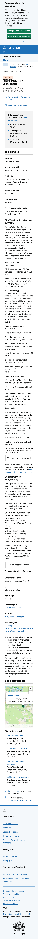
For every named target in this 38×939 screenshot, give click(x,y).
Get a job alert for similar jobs (19, 98)
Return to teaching (11, 836)
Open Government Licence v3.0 (16, 914)
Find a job (7, 827)
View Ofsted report (13, 608)
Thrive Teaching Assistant (18, 748)
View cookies (19, 42)
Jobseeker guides (10, 832)
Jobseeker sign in (10, 823)
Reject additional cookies (19, 36)
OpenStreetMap (22, 725)
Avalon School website (14, 617)
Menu (5, 60)
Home (5, 71)
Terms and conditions (12, 894)
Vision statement (10, 903)
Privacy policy (18, 891)
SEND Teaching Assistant (18, 777)
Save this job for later (17, 105)
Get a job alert (14, 791)
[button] (23, 706)
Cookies (6, 891)
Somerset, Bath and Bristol (19, 800)
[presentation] (19, 707)
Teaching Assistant (15, 735)
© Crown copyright (19, 933)
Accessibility (8, 897)
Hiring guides (8, 860)
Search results (15, 71)
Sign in (5, 52)
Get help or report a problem (15, 874)
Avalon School (13, 696)
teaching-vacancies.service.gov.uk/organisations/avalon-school (19, 628)
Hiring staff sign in (11, 856)
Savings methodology (12, 900)
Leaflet (9, 725)
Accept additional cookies (19, 30)
